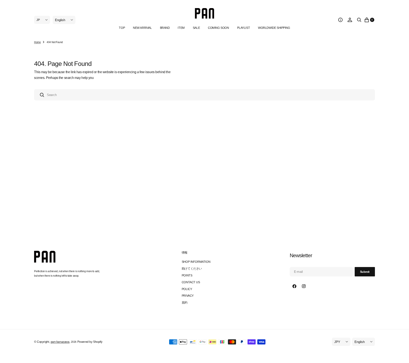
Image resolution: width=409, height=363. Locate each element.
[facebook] (294, 286)
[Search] (359, 20)
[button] (340, 20)
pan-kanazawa (60, 341)
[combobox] (204, 94)
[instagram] (303, 286)
